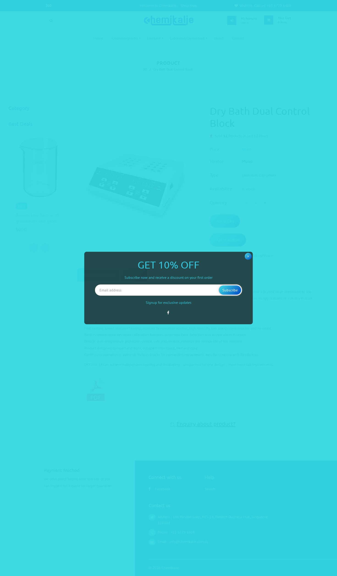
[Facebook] (168, 312)
